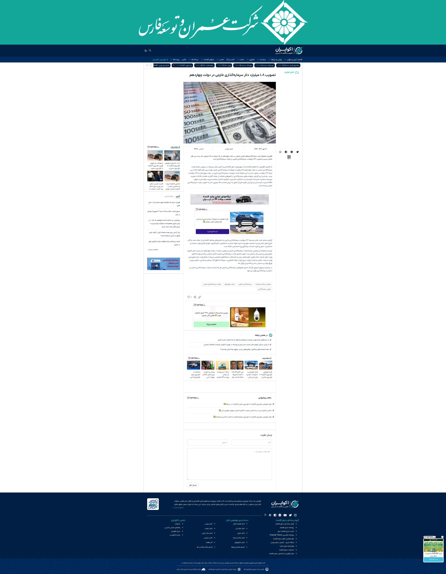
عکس (184, 59)
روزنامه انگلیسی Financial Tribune (282, 535)
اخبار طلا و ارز (240, 528)
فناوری (251, 59)
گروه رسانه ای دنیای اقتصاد (284, 524)
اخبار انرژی (241, 533)
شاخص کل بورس (211, 65)
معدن (221, 59)
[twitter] (297, 152)
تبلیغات (177, 524)
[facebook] (286, 152)
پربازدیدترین (169, 196)
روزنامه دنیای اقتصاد (287, 528)
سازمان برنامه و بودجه (263, 284)
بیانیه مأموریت (175, 535)
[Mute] (235, 325)
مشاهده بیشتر (153, 250)
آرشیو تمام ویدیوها (238, 547)
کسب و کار (230, 59)
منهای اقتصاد (209, 59)
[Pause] (232, 325)
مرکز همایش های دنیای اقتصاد (283, 539)
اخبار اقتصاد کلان (239, 524)
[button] (147, 65)
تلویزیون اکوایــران (159, 59)
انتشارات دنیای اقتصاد (286, 550)
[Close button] (442, 537)
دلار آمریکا (184, 65)
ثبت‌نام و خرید (212, 231)
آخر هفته (209, 542)
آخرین (178, 196)
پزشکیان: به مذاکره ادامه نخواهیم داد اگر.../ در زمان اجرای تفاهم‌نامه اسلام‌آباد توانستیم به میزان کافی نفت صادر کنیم (164, 223)
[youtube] (285, 515)
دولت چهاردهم (230, 284)
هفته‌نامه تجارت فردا (287, 546)
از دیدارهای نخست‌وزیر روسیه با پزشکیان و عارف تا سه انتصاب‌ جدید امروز (243, 340)
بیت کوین (236, 65)
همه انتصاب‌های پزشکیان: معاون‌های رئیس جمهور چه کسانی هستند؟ (244, 349)
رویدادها (176, 59)
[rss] (265, 515)
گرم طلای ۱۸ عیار (162, 65)
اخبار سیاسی (208, 538)
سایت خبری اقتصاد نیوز (286, 531)
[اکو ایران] (289, 50)
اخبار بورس (208, 524)
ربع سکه (296, 65)
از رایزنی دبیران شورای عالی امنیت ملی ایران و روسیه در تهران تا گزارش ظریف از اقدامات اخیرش (236, 345)
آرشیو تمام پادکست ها (204, 547)
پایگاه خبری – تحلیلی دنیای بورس (282, 542)
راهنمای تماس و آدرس (172, 528)
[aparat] (270, 515)
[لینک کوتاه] (199, 297)
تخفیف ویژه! (211, 324)
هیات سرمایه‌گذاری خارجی (212, 284)
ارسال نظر (193, 485)
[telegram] (292, 152)
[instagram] (295, 515)
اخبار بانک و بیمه (239, 538)
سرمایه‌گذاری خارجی (245, 284)
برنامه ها (194, 59)
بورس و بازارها (276, 59)
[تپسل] (197, 209)
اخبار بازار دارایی (207, 533)
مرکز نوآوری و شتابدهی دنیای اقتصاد (281, 554)
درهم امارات (257, 65)
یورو (276, 65)
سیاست (263, 59)
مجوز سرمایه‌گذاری (264, 289)
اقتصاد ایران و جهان (294, 59)
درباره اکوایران (175, 531)
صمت (242, 59)
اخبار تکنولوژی (240, 542)
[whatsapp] (280, 152)
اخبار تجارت (289, 72)
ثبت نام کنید (433, 559)
